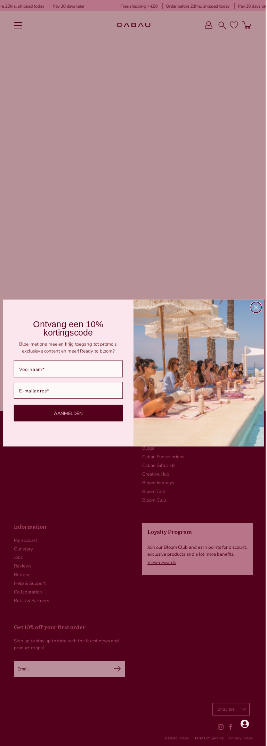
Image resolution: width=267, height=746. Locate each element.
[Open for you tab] (239, 723)
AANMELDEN (65, 413)
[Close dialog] (253, 307)
